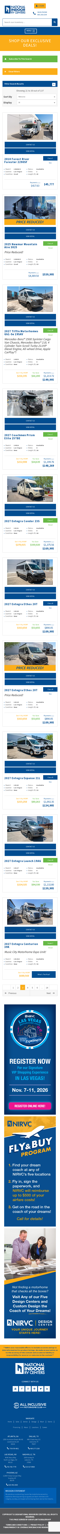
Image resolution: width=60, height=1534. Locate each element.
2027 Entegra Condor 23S (22, 521)
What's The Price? (44, 974)
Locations (35, 1427)
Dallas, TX (33, 1436)
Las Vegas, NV (10, 1454)
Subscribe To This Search (20, 59)
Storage (33, 1422)
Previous (12, 993)
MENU (29, 31)
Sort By (8, 96)
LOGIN (41, 5)
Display (8, 102)
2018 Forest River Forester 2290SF (16, 160)
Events (50, 1422)
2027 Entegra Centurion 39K (21, 945)
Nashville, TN (28, 1454)
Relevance (21, 97)
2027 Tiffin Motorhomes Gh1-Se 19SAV (21, 333)
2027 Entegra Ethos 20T (21, 604)
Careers (44, 1427)
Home (10, 1422)
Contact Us (30, 145)
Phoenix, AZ (12, 1472)
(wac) (39, 182)
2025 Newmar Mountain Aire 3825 (20, 246)
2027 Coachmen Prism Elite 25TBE (19, 436)
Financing (16, 1427)
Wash (42, 1422)
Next (49, 993)
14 (47, 987)
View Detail (30, 151)
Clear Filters (14, 71)
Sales (17, 1422)
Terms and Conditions (17, 1525)
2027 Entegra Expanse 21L (22, 778)
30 (19, 102)
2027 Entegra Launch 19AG (22, 861)
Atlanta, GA (13, 1436)
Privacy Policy (37, 1525)
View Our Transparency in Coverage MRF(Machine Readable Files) (29, 1526)
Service (25, 1422)
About (26, 1427)
